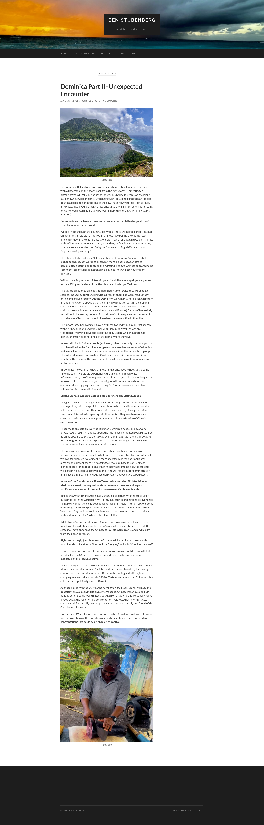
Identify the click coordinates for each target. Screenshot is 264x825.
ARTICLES (105, 53)
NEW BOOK (89, 53)
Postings (120, 53)
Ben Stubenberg (132, 20)
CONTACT (135, 53)
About (75, 53)
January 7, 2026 (69, 101)
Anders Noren (188, 810)
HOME (64, 53)
